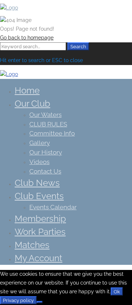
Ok (117, 291)
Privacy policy (18, 300)
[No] (40, 302)
